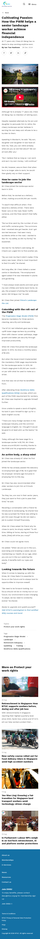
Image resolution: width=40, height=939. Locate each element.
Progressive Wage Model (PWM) (20, 316)
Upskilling (8, 646)
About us (5, 855)
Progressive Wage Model (14, 636)
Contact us (6, 882)
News (7, 13)
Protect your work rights (14, 627)
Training (19, 646)
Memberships (7, 860)
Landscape (8, 640)
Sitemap (4, 929)
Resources (6, 877)
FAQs (3, 925)
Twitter (12, 53)
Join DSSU (6, 904)
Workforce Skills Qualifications (17, 649)
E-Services (6, 865)
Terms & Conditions (8, 913)
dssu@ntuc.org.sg (9, 896)
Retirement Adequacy (13, 643)
